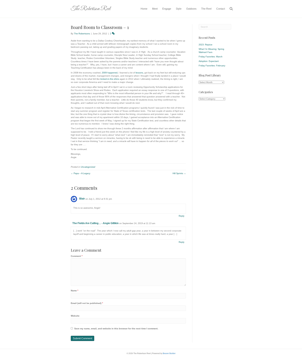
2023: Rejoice (205, 44)
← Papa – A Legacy (80, 173)
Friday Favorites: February (212, 65)
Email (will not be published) (87, 303)
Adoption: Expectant (209, 61)
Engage (166, 8)
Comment (76, 256)
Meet (155, 8)
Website (75, 316)
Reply (181, 216)
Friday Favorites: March (210, 56)
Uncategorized (88, 167)
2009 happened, (110, 72)
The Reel (206, 8)
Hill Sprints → (179, 173)
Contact (220, 8)
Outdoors (191, 8)
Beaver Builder (169, 353)
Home (144, 8)
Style (179, 8)
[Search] (229, 8)
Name (74, 290)
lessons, (140, 72)
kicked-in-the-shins (109, 79)
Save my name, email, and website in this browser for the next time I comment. (116, 328)
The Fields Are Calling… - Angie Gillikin (95, 223)
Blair (82, 198)
